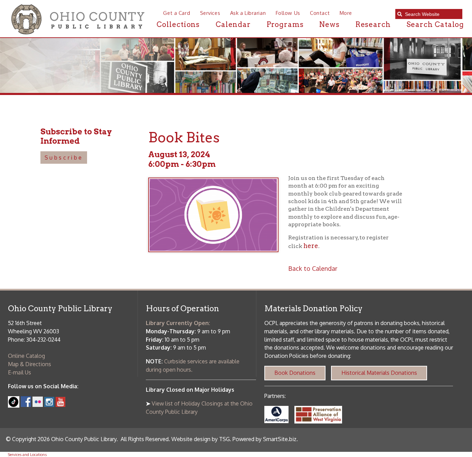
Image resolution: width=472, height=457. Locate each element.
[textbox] (431, 14)
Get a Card (176, 13)
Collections (178, 24)
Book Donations (294, 372)
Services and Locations (27, 454)
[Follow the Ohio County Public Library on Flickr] (37, 404)
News (329, 24)
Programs (285, 24)
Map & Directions (29, 364)
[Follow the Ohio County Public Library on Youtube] (60, 404)
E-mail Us (19, 372)
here (310, 245)
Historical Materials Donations (379, 372)
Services (210, 13)
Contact (320, 13)
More (346, 13)
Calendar (233, 24)
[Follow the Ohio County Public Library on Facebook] (26, 404)
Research (373, 24)
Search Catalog (435, 24)
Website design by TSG (200, 439)
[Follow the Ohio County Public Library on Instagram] (48, 404)
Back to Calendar (312, 268)
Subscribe (64, 157)
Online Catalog (26, 355)
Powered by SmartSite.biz (264, 439)
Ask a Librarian (248, 13)
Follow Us (288, 13)
